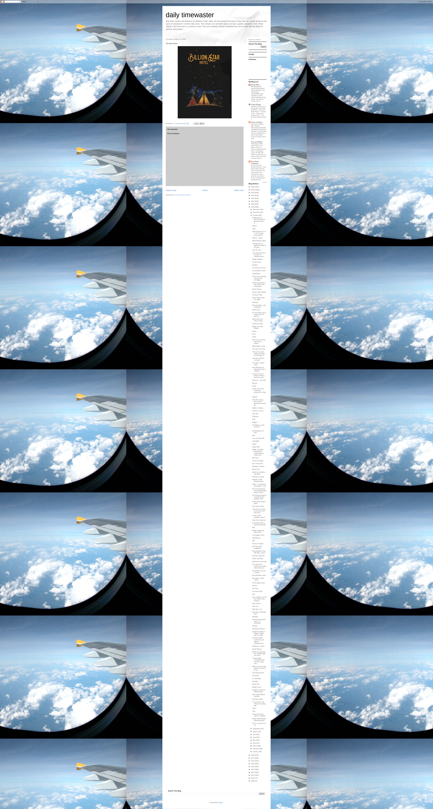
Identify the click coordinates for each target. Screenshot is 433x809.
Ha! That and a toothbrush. (257, 547)
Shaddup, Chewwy (258, 466)
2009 (253, 781)
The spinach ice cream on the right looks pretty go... (259, 566)
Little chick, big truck (259, 520)
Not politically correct (259, 575)
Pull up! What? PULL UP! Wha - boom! (259, 552)
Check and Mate (257, 558)
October (255, 215)
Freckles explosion (258, 556)
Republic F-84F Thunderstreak (257, 480)
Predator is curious (258, 646)
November (256, 212)
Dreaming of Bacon (258, 629)
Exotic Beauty (256, 289)
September (256, 729)
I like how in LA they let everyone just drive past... (258, 510)
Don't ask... (256, 606)
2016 (253, 761)
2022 (253, 198)
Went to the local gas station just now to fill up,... (259, 668)
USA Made (255, 441)
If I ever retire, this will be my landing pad (259, 703)
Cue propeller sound (258, 270)
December (256, 209)
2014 (253, 766)
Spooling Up (256, 538)
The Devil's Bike (257, 699)
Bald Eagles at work (258, 346)
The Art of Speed (257, 461)
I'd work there (256, 262)
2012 (253, 772)
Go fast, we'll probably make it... (259, 516)
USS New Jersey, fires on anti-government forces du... (259, 402)
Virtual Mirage (256, 104)
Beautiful (255, 617)
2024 (253, 193)
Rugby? (254, 422)
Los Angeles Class (258, 535)
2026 (253, 187)
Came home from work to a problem (259, 715)
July (254, 734)
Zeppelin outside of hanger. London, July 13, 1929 (258, 633)
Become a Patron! (254, 40)
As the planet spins (258, 583)
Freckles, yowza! (257, 411)
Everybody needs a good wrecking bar (259, 524)
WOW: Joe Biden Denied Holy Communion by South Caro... (258, 452)
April (254, 743)
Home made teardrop (259, 292)
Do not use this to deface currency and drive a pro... (258, 375)
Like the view (256, 250)
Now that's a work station (258, 579)
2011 (253, 775)
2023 (253, 195)
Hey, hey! (255, 414)
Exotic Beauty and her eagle (258, 298)
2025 (253, 190)
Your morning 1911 (258, 438)
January (255, 751)
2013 (253, 769)
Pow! (254, 334)
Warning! (255, 302)
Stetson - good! (257, 238)
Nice (253, 435)
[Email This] (195, 123)
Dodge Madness (257, 259)
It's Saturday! (256, 678)
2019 (253, 207)
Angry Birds (256, 447)
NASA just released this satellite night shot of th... (258, 653)
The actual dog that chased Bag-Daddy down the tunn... (259, 490)
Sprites (254, 226)
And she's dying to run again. (258, 359)
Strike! (254, 444)
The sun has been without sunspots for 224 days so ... (259, 353)
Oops (254, 228)
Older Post (239, 190)
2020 (253, 204)
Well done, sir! (257, 609)
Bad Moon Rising (256, 106)
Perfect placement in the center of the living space (259, 284)
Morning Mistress (256, 86)
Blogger (220, 802)
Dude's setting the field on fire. (258, 531)
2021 (253, 201)
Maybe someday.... (258, 408)
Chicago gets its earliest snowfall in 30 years (259, 245)
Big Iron (254, 383)
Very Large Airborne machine (258, 695)
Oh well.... (255, 626)
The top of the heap (258, 349)
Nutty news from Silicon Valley (257, 320)
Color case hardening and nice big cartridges (259, 278)
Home (205, 190)
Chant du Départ (256, 122)
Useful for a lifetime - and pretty (259, 473)
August (255, 731)
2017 (253, 758)
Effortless (255, 416)
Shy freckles (256, 603)
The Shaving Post (258, 673)
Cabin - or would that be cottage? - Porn (259, 485)
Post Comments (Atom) (182, 195)
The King (255, 588)
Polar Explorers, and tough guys (259, 306)
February (256, 749)
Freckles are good (258, 477)
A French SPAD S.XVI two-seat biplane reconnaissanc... (258, 640)
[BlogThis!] (197, 123)
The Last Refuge (256, 142)
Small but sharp (257, 324)
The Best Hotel (257, 295)
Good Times (256, 310)
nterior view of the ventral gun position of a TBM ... (259, 391)
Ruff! (253, 419)
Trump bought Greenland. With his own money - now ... (258, 660)
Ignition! (254, 397)
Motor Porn (255, 469)
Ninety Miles (255, 85)
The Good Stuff (257, 591)
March (255, 746)
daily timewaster (190, 15)
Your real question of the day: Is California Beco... (259, 254)
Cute (253, 711)
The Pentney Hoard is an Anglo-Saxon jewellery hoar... (259, 497)
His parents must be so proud (258, 571)
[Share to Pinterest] (203, 123)
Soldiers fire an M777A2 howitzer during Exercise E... (258, 220)
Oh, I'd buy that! (257, 463)
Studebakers (256, 273)
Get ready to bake (258, 506)
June (254, 737)
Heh (253, 541)
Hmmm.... (255, 585)
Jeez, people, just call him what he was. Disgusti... (259, 598)
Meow (254, 331)
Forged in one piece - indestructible (259, 691)
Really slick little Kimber (257, 327)
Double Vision (256, 687)
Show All (264, 182)
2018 (253, 755)
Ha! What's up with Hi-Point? (258, 426)
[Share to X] (199, 123)
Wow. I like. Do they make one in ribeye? (258, 341)
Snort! (254, 337)
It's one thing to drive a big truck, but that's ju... (259, 314)
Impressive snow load (259, 561)
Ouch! (254, 386)
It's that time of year (258, 268)
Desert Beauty (257, 649)
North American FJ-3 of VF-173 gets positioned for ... (259, 233)
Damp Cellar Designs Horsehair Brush (259, 719)
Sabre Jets (255, 684)
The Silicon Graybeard (255, 162)
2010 (253, 778)
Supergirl (255, 681)
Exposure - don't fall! (259, 380)
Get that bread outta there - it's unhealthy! (258, 621)
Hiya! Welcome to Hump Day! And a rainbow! (258, 369)
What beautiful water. (259, 241)
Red (253, 527)
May (254, 740)
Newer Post (171, 190)
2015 (253, 764)
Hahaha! (255, 265)
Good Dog (255, 675)
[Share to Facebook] (201, 123)
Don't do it (255, 458)
